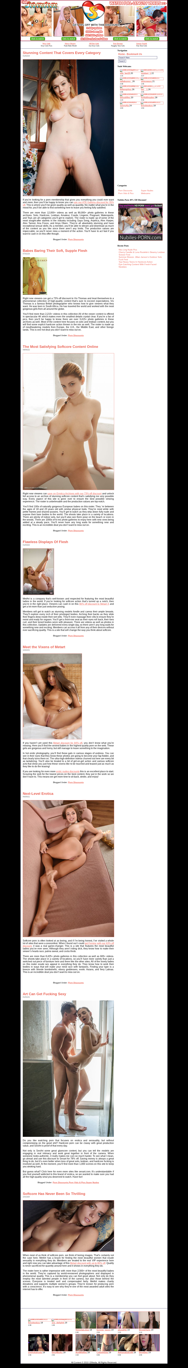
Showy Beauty (70, 44)
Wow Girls (46, 44)
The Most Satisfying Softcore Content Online (60, 347)
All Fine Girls (94, 44)
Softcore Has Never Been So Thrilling (54, 1194)
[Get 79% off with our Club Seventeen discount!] (94, 40)
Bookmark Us (134, 54)
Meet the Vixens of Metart (44, 647)
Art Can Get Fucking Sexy (44, 994)
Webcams (145, 193)
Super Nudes (92, 1182)
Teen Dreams (118, 44)
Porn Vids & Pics (77, 1182)
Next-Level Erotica (38, 794)
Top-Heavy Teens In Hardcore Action (136, 262)
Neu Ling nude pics (128, 250)
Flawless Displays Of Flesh (45, 542)
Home (121, 54)
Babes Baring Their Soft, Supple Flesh (55, 251)
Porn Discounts (76, 239)
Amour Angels (141, 44)
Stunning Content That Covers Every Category (62, 53)
